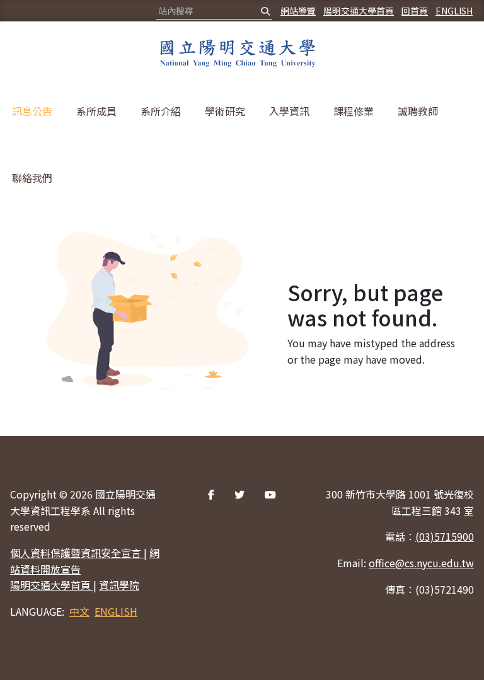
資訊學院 (119, 584)
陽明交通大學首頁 (358, 10)
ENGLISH (454, 10)
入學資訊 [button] (289, 110)
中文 (79, 611)
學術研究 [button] (225, 110)
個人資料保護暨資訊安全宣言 (77, 552)
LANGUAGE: (37, 611)
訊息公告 (32, 110)
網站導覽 (298, 10)
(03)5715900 (444, 536)
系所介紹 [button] (161, 110)
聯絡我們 (32, 177)
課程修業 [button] (353, 110)
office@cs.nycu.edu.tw (421, 562)
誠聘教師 (418, 110)
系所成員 (96, 110)
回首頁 (414, 10)
